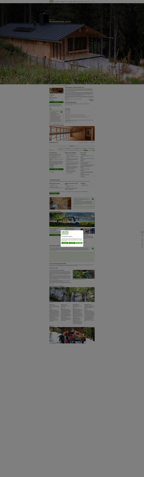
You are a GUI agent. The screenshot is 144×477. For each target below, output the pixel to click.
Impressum (68, 245)
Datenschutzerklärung (64, 245)
